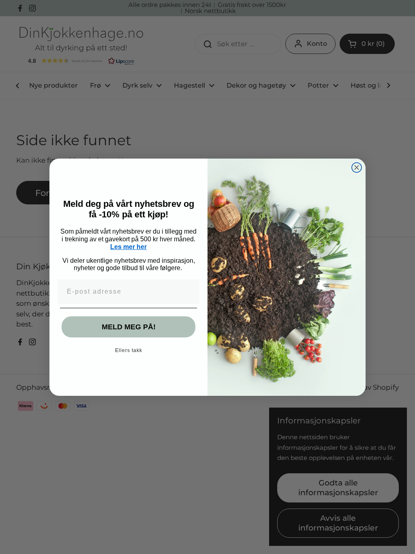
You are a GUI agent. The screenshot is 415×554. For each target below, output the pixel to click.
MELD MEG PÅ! (129, 327)
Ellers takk (128, 350)
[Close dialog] (357, 167)
